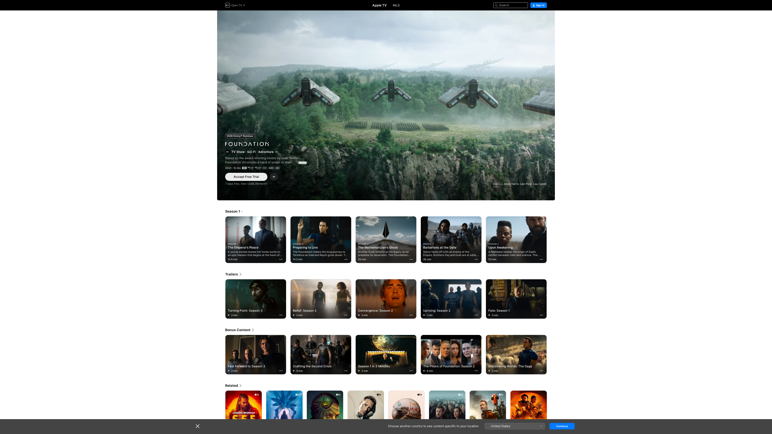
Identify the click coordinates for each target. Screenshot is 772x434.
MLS (396, 5)
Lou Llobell (540, 183)
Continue (562, 426)
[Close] (197, 426)
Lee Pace (526, 183)
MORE (302, 162)
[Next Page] (551, 239)
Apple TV (379, 5)
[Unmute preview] (544, 18)
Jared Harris (511, 183)
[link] (233, 274)
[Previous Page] (221, 239)
